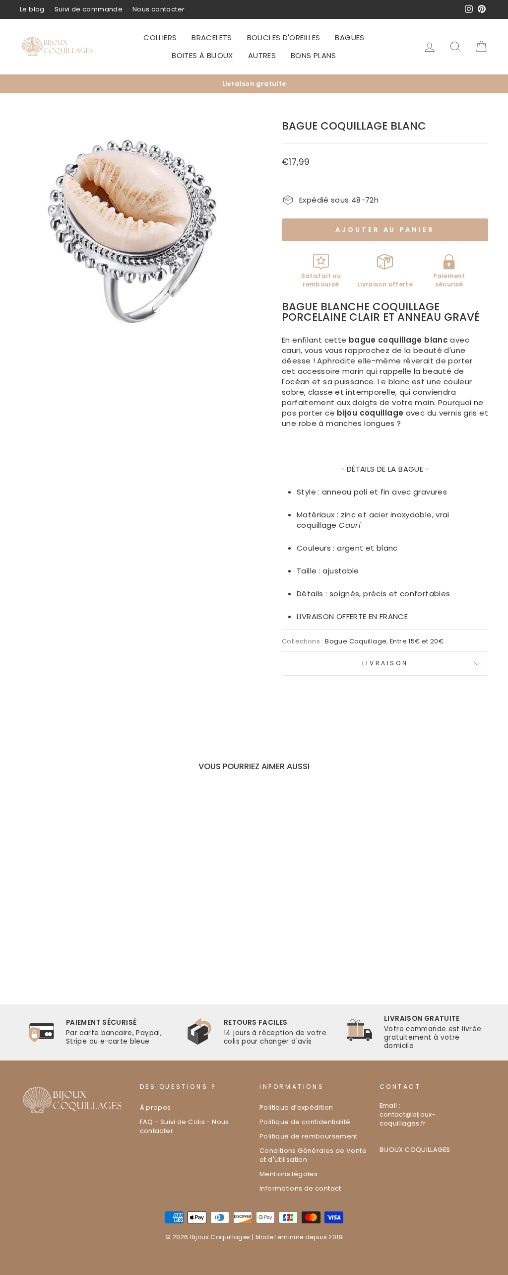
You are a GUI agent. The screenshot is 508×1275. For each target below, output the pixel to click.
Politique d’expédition (296, 1107)
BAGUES (349, 37)
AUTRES (262, 55)
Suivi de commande (89, 9)
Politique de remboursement (308, 1136)
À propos (155, 1107)
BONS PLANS (313, 55)
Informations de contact (300, 1188)
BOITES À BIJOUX (202, 55)
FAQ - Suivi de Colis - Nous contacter (184, 1126)
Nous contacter (158, 9)
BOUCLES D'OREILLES (283, 37)
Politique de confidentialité (305, 1122)
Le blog (32, 9)
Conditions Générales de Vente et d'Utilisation (313, 1155)
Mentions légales (288, 1174)
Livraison (385, 663)
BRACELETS (211, 37)
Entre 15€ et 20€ (417, 641)
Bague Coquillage (355, 641)
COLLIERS (160, 37)
